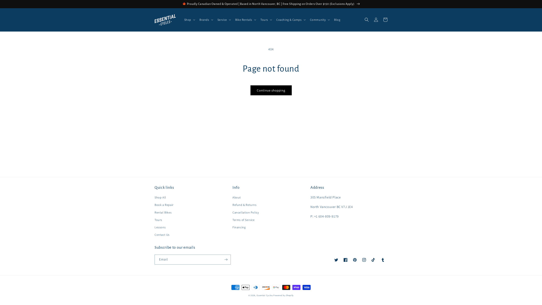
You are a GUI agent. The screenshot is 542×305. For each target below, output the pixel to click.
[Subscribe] (226, 260)
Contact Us (162, 235)
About (236, 197)
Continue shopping (271, 90)
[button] (189, 19)
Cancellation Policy (245, 212)
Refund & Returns (244, 205)
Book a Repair (164, 205)
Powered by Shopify (283, 295)
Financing (239, 227)
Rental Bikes (163, 212)
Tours (158, 220)
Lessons (160, 227)
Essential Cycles (265, 295)
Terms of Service (243, 220)
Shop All (160, 197)
